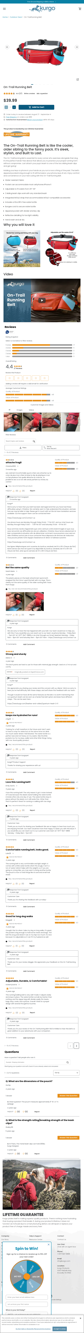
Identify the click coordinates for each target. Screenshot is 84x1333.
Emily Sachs (10, 786)
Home (5, 17)
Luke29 (8, 853)
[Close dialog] (49, 1244)
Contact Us (61, 1239)
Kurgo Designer (13, 1146)
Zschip (8, 1085)
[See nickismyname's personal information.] (19, 985)
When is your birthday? (15, 1310)
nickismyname (11, 985)
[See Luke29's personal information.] (13, 853)
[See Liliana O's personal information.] (14, 658)
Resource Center (35, 1239)
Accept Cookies (60, 1329)
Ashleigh (10, 1104)
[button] (4, 8)
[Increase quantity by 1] (14, 107)
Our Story (5, 1239)
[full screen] (78, 80)
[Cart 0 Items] (80, 8)
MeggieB (9, 920)
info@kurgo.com (63, 1261)
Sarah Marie (10, 571)
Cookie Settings (56, 1300)
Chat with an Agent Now (66, 1247)
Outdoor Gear (16, 17)
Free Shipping (11, 117)
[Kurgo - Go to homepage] (42, 8)
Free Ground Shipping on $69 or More (40, 2)
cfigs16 (8, 719)
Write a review (29, 93)
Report (32, 491)
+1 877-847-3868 (63, 1254)
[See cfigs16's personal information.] (13, 719)
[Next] (77, 47)
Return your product (35, 120)
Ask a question (42, 93)
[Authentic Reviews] (10, 332)
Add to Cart (38, 107)
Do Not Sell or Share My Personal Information (33, 1329)
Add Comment (29, 558)
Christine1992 (11, 466)
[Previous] (7, 47)
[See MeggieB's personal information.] (14, 920)
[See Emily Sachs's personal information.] (17, 786)
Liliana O (9, 658)
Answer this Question (68, 1096)
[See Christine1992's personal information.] (18, 466)
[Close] (80, 1318)
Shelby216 (9, 1127)
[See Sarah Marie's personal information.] (17, 571)
